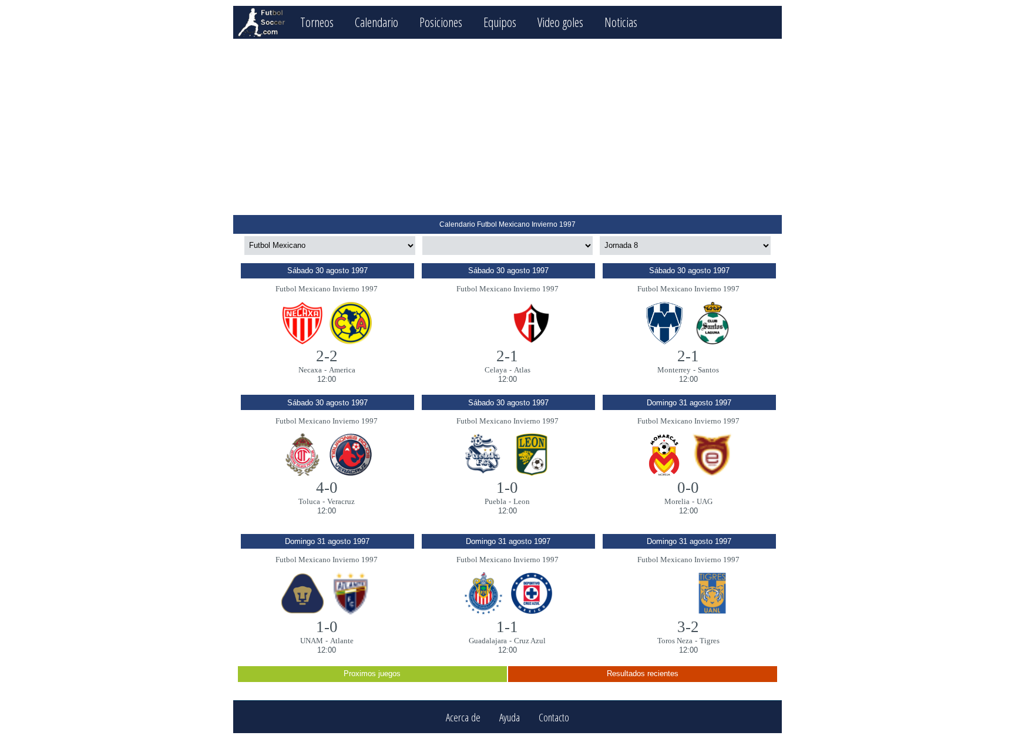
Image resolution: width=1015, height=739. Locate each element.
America (342, 369)
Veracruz (341, 501)
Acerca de (463, 717)
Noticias (620, 22)
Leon (521, 501)
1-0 (507, 487)
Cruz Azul (530, 640)
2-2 (327, 356)
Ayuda (509, 717)
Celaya (496, 369)
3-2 (688, 627)
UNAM (311, 640)
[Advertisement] (507, 127)
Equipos (499, 22)
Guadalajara (488, 640)
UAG (704, 501)
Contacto (554, 717)
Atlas (522, 369)
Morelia (677, 501)
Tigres (710, 640)
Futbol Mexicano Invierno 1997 (326, 288)
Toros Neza (675, 640)
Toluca (309, 501)
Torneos (317, 22)
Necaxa (310, 369)
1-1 (507, 627)
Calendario (376, 22)
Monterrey (674, 369)
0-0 (688, 487)
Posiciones (440, 22)
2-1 (507, 356)
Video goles (560, 22)
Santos (708, 369)
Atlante (342, 640)
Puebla (495, 501)
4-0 (327, 487)
